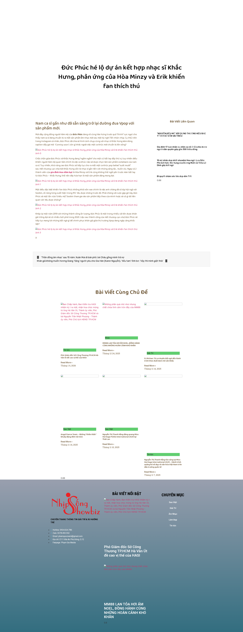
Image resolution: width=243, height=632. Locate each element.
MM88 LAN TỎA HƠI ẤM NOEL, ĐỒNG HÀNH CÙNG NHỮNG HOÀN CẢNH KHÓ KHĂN (121, 344)
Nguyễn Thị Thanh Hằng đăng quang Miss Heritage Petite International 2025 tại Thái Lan (121, 437)
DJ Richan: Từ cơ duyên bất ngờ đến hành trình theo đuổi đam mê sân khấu (162, 359)
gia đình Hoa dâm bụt (61, 172)
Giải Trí (173, 508)
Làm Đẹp (173, 520)
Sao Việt (173, 502)
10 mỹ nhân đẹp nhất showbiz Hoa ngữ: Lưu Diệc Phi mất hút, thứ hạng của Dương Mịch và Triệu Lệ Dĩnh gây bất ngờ (181, 162)
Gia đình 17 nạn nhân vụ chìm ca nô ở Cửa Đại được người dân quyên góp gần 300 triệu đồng (182, 148)
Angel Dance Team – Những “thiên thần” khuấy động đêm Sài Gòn (78, 435)
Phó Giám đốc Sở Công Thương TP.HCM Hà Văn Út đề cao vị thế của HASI (79, 356)
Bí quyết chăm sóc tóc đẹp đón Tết (174, 176)
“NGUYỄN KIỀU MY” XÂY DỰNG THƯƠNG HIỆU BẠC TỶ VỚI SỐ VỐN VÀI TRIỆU (181, 134)
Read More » (66, 362)
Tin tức (173, 525)
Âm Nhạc (173, 514)
